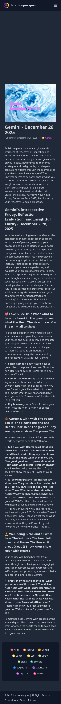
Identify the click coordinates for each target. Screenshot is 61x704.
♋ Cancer (18, 655)
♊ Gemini (47, 137)
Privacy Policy (11, 700)
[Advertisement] (30, 43)
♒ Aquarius (23, 673)
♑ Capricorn (39, 667)
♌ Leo (31, 655)
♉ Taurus (28, 649)
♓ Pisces (38, 673)
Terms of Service (28, 700)
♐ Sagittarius (21, 667)
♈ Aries (15, 649)
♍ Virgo (43, 655)
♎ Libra (22, 661)
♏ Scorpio (36, 661)
